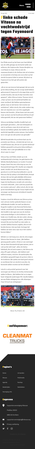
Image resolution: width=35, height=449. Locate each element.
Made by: (12, 445)
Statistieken (21, 387)
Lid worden (21, 373)
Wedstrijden (6, 387)
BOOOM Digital (20, 445)
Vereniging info (7, 392)
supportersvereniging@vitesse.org (18, 419)
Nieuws (5, 377)
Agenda (5, 382)
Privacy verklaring (13, 424)
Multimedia (21, 377)
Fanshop (20, 382)
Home (4, 373)
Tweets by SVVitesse (17, 434)
